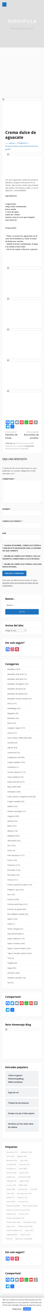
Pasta (9, 860)
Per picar (23, 1202)
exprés (23, 1173)
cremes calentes (14, 772)
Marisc (10, 826)
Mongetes (11, 835)
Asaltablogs (12, 708)
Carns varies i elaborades (17, 738)
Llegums (10, 816)
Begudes (11, 713)
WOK (9, 1239)
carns (24, 1160)
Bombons (11, 718)
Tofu (9, 958)
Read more (16, 1309)
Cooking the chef (14, 757)
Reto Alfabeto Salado (15, 914)
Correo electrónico (12, 521)
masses (11, 1185)
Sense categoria (13, 929)
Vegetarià (12, 1235)
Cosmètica (11, 767)
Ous (9, 845)
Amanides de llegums (16, 684)
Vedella (10, 963)
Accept (27, 1309)
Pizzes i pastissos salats (17, 884)
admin (12, 143)
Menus (10, 831)
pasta (10, 1197)
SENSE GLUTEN (25, 1226)
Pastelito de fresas (11, 435)
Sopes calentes (13, 938)
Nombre (6, 509)
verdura (25, 1235)
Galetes (10, 806)
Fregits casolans (14, 801)
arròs (10, 1156)
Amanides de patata (15, 694)
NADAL (11, 1189)
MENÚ (23, 1185)
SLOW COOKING (14, 1230)
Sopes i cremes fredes (16, 948)
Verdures (11, 973)
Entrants (11, 1173)
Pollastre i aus (13, 889)
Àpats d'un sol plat (23, 1239)
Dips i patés (12, 786)
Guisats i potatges (14, 811)
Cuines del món (13, 782)
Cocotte (11, 1164)
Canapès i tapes (13, 728)
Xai (8, 982)
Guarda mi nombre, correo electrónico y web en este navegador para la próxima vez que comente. (21, 548)
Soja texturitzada (14, 933)
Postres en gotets (17, 446)
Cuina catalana (13, 777)
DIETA (23, 1169)
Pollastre (11, 1214)
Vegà (9, 968)
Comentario (8, 479)
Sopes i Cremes (13, 943)
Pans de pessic (13, 855)
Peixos (10, 880)
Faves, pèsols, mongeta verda (19, 796)
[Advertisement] (22, 71)
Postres (8, 146)
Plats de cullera (29, 1206)
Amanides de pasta (15, 689)
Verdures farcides (14, 977)
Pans (9, 850)
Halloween (11, 1181)
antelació (25, 1152)
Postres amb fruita (20, 146)
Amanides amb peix (15, 679)
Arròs (9, 703)
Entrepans (11, 791)
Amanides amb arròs (15, 674)
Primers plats (13, 1222)
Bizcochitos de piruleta (31, 435)
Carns (9, 733)
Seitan (9, 924)
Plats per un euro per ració (18, 1210)
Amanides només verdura (17, 698)
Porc (9, 894)
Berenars (9, 448)
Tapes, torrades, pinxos (17, 953)
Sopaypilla (22, 21)
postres (23, 1214)
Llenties (10, 821)
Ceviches (11, 742)
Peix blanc (11, 870)
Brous (9, 723)
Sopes (29, 1230)
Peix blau (11, 875)
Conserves (11, 752)
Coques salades (13, 762)
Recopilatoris (29, 1222)
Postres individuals (21, 448)
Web (4, 533)
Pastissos (11, 865)
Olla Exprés (12, 840)
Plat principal (13, 1206)
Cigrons (10, 747)
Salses (10, 919)
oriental (22, 1189)
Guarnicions (24, 1177)
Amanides (11, 669)
